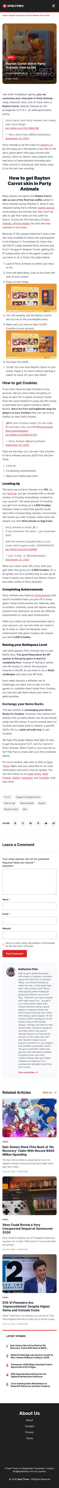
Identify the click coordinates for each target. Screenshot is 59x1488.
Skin (25, 809)
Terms (29, 1438)
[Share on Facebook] (15, 823)
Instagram (27, 777)
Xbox (14, 148)
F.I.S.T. (7, 797)
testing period (45, 207)
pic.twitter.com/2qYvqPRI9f (21, 549)
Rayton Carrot (11, 809)
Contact (29, 1426)
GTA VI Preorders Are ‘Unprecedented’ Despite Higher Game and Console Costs (26, 1306)
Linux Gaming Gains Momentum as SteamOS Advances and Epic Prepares (30, 1384)
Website (6, 928)
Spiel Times (23, 1479)
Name (6, 899)
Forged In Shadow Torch (28, 797)
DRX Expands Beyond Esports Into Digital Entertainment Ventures (28, 1375)
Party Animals (27, 803)
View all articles (26, 1072)
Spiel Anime (34, 773)
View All (47, 1092)
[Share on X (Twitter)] (23, 823)
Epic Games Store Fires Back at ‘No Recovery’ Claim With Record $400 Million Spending (28, 1150)
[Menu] (53, 6)
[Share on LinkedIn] (31, 823)
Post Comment (14, 953)
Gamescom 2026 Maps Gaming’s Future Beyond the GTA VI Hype (31, 1365)
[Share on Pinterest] (38, 823)
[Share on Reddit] (46, 823)
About (29, 1420)
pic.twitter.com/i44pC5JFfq (21, 434)
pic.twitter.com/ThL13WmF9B (22, 128)
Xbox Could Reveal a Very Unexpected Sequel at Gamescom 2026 (27, 1228)
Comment (8, 866)
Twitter (16, 777)
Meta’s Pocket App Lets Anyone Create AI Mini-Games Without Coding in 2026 (32, 1356)
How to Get (9, 803)
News (5, 1142)
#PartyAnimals (44, 426)
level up (11, 493)
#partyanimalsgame (16, 430)
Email (6, 914)
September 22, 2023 (17, 559)
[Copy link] (54, 823)
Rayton (41, 803)
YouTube (44, 777)
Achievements (42, 595)
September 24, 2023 (17, 138)
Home (4, 15)
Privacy (29, 1432)
